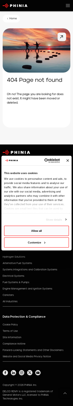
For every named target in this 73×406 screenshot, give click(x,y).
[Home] (15, 5)
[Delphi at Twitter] (29, 372)
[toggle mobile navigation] (67, 5)
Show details (54, 219)
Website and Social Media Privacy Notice (27, 356)
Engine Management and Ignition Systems (27, 289)
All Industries (10, 301)
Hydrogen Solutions (14, 257)
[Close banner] (67, 160)
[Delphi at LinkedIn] (13, 372)
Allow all (36, 230)
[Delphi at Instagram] (21, 372)
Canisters (8, 295)
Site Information (12, 337)
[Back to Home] (62, 37)
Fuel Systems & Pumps (16, 282)
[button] (65, 393)
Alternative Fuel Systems (17, 263)
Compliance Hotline (14, 344)
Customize (34, 242)
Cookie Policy (10, 324)
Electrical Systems (13, 276)
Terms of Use (10, 331)
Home (13, 18)
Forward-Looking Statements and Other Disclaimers (33, 350)
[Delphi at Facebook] (5, 372)
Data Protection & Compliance (24, 316)
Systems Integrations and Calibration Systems (30, 269)
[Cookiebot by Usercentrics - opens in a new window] (45, 160)
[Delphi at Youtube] (38, 372)
